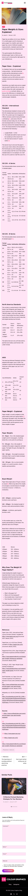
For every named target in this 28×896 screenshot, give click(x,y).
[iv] (13, 239)
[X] (14, 894)
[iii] (9, 141)
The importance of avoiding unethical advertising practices (7, 761)
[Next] (24, 791)
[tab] (11, 806)
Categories (16, 884)
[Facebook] (11, 894)
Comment (6, 826)
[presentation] (14, 786)
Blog (10, 884)
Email (5, 854)
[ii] (9, 119)
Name (5, 847)
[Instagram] (17, 894)
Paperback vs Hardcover (8, 750)
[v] (3, 742)
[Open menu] (24, 2)
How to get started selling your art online (21, 760)
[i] (22, 73)
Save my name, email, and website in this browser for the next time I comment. (14, 865)
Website (5, 861)
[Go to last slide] (4, 791)
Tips (3, 26)
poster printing (6, 91)
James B (5, 35)
